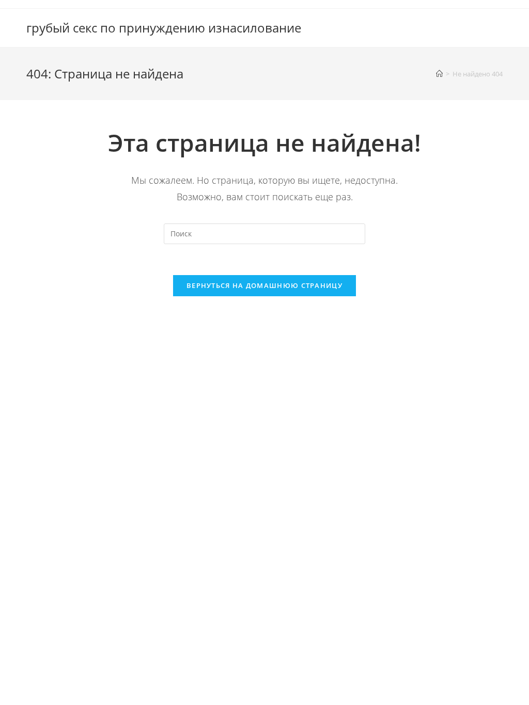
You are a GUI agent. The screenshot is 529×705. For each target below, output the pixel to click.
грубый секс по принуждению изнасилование (163, 27)
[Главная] (439, 73)
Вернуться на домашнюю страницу (264, 285)
